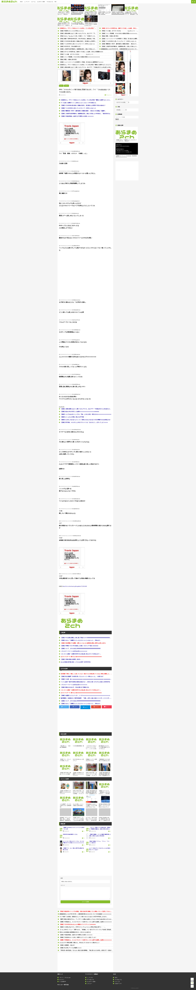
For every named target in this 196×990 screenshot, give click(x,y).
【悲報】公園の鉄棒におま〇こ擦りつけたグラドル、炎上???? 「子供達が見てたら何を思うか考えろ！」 (78, 33)
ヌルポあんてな (118, 979)
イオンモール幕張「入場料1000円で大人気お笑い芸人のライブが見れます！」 (81, 654)
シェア (75, 706)
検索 (118, 119)
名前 (62, 878)
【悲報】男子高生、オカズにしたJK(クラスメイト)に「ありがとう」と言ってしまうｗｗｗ (84, 422)
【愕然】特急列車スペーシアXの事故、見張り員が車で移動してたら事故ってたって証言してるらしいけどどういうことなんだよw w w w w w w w (86, 911)
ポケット (107, 706)
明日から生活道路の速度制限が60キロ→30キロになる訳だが (75, 932)
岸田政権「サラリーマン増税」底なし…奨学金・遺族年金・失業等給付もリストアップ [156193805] (65, 820)
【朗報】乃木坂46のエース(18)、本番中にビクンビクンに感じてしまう (78, 937)
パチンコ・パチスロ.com (64, 977)
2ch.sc (61, 85)
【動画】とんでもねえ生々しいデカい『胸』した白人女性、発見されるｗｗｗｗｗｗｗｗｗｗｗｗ (86, 414)
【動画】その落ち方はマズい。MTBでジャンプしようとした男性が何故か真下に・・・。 (83, 927)
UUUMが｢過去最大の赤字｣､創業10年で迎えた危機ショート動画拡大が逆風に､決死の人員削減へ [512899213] (104, 820)
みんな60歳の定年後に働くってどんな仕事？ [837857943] (75, 662)
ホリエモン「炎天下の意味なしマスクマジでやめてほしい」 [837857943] (91, 819)
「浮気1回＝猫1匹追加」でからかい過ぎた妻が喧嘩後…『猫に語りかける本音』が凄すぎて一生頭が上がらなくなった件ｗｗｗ (86, 950)
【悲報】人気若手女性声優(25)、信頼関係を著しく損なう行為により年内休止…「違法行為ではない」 (78, 49)
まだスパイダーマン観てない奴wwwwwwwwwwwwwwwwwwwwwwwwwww (81, 656)
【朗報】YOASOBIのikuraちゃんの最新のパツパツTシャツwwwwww (78, 924)
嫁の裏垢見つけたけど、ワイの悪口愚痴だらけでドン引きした (104, 747)
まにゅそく (61, 979)
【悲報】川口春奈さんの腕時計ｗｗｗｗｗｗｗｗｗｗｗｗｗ (78, 774)
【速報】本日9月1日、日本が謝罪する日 (70, 46)
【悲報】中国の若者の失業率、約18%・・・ (72, 659)
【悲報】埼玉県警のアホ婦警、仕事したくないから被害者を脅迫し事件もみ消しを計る (83, 643)
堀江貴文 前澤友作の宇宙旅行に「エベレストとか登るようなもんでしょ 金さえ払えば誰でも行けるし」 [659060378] (104, 807)
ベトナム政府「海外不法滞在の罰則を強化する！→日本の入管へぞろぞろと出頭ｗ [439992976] (85, 681)
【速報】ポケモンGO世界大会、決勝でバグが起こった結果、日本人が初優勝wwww (120, 28)
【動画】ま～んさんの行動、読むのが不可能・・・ (74, 417)
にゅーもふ (33, 1)
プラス (97, 706)
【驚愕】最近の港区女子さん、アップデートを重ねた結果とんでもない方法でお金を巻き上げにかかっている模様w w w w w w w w (86, 919)
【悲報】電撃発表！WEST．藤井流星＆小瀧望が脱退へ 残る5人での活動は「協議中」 (120, 43)
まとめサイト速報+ (41, 1)
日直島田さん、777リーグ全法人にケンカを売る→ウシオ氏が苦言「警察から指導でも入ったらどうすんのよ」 (78, 28)
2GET (116, 977)
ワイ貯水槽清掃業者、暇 (78, 745)
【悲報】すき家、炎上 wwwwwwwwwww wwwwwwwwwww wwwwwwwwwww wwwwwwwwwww (86, 679)
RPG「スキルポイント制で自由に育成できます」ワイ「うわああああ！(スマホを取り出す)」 (84, 91)
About (21, 1)
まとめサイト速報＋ (91, 981)
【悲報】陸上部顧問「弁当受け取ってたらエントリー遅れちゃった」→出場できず (82, 676)
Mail (55, 1)
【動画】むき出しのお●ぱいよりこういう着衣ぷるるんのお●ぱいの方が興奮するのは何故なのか (85, 419)
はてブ (85, 707)
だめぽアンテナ (118, 983)
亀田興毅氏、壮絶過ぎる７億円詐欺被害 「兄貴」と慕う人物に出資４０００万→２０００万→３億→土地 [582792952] (86, 698)
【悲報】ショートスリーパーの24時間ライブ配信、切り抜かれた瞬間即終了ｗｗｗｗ (120, 38)
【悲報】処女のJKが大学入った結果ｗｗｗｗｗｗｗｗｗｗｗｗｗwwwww (80, 411)
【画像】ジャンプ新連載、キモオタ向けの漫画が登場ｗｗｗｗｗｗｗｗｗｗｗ (120, 33)
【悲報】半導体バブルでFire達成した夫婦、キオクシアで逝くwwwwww (79, 645)
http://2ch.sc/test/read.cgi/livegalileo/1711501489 (75, 586)
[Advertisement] (85, 865)
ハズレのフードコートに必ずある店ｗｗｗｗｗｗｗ (74, 651)
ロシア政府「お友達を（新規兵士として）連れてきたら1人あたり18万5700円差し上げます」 (84, 916)
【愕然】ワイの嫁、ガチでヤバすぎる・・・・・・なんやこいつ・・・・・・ (120, 30)
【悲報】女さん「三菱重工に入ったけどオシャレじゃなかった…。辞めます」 (81, 640)
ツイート (65, 706)
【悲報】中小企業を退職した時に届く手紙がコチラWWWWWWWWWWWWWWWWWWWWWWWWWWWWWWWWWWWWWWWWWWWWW (86, 637)
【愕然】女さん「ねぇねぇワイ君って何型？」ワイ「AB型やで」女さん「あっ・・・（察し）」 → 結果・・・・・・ (78, 36)
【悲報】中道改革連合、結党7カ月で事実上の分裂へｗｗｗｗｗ (77, 116)
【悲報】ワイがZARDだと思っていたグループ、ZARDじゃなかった (77, 43)
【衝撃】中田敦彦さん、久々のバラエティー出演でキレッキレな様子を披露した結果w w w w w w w (86, 921)
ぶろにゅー (89, 983)
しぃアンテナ (27, 1)
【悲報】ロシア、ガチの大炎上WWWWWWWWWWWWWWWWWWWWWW (80, 648)
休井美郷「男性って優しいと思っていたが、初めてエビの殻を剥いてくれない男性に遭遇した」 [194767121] (86, 673)
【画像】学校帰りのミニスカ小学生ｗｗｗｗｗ (72, 30)
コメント (63, 885)
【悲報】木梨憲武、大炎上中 (67, 945)
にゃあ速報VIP (62, 981)
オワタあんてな (90, 979)
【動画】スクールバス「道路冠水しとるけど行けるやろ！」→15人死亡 (104, 792)
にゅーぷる (117, 981)
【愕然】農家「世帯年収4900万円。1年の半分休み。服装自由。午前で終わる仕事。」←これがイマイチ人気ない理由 (78, 38)
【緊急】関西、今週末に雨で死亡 (110, 36)
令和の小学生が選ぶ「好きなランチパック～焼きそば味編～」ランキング (91, 774)
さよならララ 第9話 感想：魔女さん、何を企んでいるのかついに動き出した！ (80, 942)
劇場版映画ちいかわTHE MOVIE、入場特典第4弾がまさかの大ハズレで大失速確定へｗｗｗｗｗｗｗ (120, 49)
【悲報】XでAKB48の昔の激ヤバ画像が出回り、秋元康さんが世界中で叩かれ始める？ (78, 41)
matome (66, 85)
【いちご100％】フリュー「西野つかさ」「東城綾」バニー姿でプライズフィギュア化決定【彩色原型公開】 (86, 929)
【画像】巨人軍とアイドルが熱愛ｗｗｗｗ (70, 947)
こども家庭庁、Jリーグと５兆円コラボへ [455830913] (65, 805)
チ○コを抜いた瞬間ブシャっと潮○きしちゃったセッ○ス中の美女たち (78, 102)
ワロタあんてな (50, 1)
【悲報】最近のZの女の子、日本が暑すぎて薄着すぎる (75, 687)
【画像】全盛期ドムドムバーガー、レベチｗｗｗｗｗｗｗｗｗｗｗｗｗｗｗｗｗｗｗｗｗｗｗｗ (85, 695)
